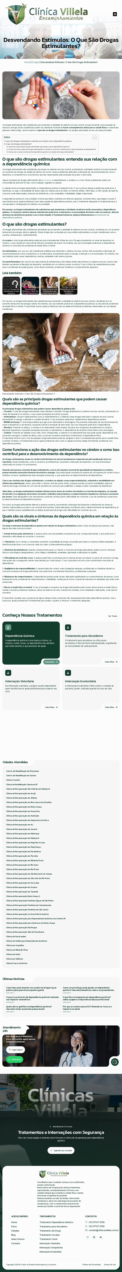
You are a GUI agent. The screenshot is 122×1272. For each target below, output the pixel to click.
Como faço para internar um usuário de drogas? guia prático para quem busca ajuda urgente (31, 989)
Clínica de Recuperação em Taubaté (22, 891)
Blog (13, 1235)
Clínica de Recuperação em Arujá (21, 793)
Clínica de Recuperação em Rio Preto (22, 869)
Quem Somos (17, 1239)
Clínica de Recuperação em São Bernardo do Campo (29, 873)
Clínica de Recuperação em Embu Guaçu (24, 806)
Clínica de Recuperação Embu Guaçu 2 (23, 896)
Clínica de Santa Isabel (16, 936)
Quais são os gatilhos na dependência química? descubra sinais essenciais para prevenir (29, 1008)
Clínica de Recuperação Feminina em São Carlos (27, 909)
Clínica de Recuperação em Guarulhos (23, 811)
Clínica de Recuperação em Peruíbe (22, 856)
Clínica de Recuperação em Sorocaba (22, 882)
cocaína (47, 180)
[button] (115, 14)
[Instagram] (87, 1237)
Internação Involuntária (50, 1251)
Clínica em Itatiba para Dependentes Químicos (26, 941)
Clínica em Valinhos (14, 958)
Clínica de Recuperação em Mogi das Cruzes (25, 842)
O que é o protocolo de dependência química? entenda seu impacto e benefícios (32, 998)
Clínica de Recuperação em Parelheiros (23, 851)
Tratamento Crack (48, 1239)
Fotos (14, 1226)
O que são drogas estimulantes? (18, 144)
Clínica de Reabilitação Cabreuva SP (22, 784)
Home (27, 62)
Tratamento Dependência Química (56, 1222)
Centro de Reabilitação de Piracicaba (22, 771)
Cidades (15, 1230)
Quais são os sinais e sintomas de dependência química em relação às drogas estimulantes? (41, 152)
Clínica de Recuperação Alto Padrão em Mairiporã (28, 789)
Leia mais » (10, 993)
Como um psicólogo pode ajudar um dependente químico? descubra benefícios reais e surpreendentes (88, 989)
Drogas (35, 62)
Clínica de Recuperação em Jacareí (21, 829)
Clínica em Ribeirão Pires (17, 950)
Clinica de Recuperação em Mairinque (22, 833)
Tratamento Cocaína (50, 1235)
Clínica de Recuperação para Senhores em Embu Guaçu (30, 923)
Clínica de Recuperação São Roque (21, 927)
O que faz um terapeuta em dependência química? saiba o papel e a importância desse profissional (87, 998)
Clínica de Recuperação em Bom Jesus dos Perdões (29, 802)
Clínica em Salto (13, 954)
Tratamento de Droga (50, 1230)
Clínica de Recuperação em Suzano (21, 887)
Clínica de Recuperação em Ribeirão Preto (24, 860)
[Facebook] (94, 1237)
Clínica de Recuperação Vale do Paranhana (25, 932)
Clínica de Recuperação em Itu (19, 824)
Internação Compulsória (51, 1247)
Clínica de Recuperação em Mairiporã (22, 838)
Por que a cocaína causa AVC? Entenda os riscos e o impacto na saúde (87, 1008)
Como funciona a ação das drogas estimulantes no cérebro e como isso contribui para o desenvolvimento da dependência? (52, 149)
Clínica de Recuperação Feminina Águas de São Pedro (30, 900)
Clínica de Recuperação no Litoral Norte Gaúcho (27, 914)
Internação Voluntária (50, 1243)
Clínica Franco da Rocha (16, 963)
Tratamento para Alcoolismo (53, 1226)
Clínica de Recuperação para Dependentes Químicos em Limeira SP (36, 918)
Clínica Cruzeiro (13, 780)
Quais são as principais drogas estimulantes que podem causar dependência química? (39, 147)
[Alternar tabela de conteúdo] (93, 138)
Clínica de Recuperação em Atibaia (21, 797)
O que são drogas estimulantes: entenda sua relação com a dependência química (38, 141)
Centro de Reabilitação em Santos (21, 775)
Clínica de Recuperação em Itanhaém (22, 815)
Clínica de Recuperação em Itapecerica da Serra (27, 820)
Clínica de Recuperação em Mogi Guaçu (23, 847)
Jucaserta (52, 1265)
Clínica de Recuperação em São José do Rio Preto (28, 878)
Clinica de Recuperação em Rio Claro (22, 865)
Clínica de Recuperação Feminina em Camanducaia (28, 905)
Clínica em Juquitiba (15, 945)
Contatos (15, 1243)
